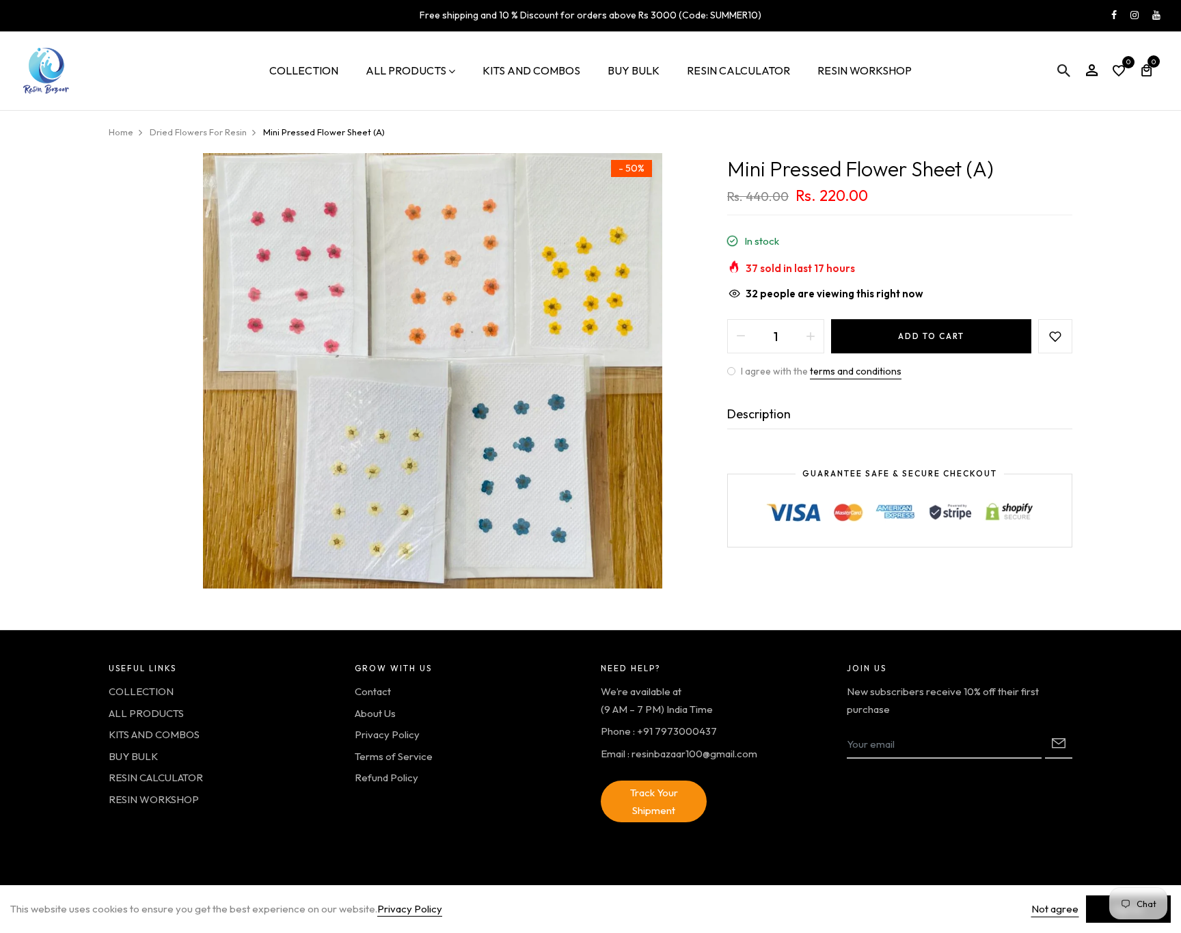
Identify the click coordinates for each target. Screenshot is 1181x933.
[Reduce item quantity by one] (741, 336)
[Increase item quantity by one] (811, 336)
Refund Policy (386, 777)
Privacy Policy (387, 734)
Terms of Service (394, 756)
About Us (375, 713)
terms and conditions (855, 371)
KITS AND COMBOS (531, 70)
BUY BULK (634, 70)
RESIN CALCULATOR (738, 70)
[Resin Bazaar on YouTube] (1156, 15)
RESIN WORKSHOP (864, 70)
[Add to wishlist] (1055, 336)
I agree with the (820, 371)
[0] (1118, 72)
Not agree (1054, 908)
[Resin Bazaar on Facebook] (1114, 15)
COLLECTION (303, 70)
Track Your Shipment (654, 801)
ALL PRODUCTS (406, 70)
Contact (373, 691)
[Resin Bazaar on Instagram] (1134, 15)
